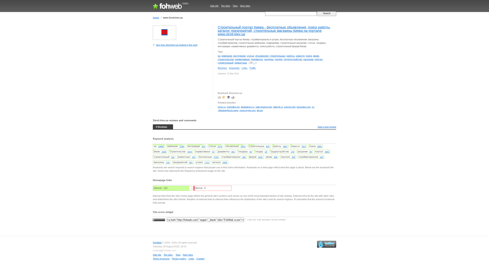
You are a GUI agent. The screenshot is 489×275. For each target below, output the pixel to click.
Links (244, 68)
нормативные (242, 59)
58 (310, 152)
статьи (250, 56)
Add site (214, 6)
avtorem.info (290, 107)
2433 (260, 157)
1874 (189, 152)
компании (227, 56)
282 (244, 157)
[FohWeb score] (159, 219)
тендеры (269, 59)
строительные (277, 56)
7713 (207, 162)
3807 (285, 146)
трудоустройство (293, 59)
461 (233, 152)
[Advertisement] (181, 75)
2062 (327, 152)
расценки (308, 59)
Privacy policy (179, 258)
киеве (316, 56)
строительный (225, 62)
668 (275, 157)
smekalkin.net (233, 107)
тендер (279, 59)
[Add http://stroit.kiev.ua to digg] (220, 97)
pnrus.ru (222, 107)
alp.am (260, 110)
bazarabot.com (304, 107)
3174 (220, 146)
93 (250, 152)
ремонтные (241, 62)
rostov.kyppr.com (248, 110)
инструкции (239, 56)
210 (203, 146)
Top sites (225, 6)
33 (213, 152)
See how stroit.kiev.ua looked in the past (176, 45)
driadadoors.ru (247, 107)
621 (191, 162)
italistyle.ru (278, 107)
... (254, 62)
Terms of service (161, 258)
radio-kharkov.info (263, 107)
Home (156, 17)
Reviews (222, 68)
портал (318, 59)
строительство (226, 59)
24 (266, 152)
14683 (161, 146)
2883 (319, 146)
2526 (164, 152)
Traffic (252, 68)
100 (321, 157)
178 (292, 152)
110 (193, 157)
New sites (245, 6)
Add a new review (327, 127)
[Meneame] (224, 97)
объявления (262, 56)
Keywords (234, 68)
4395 (225, 162)
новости (300, 56)
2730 (216, 157)
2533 (243, 146)
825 (268, 146)
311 (172, 157)
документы (257, 59)
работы (291, 56)
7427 (303, 146)
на (219, 56)
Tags (235, 6)
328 (293, 157)
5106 (182, 146)
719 (167, 162)
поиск (309, 56)
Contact (200, 258)
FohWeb (157, 242)
